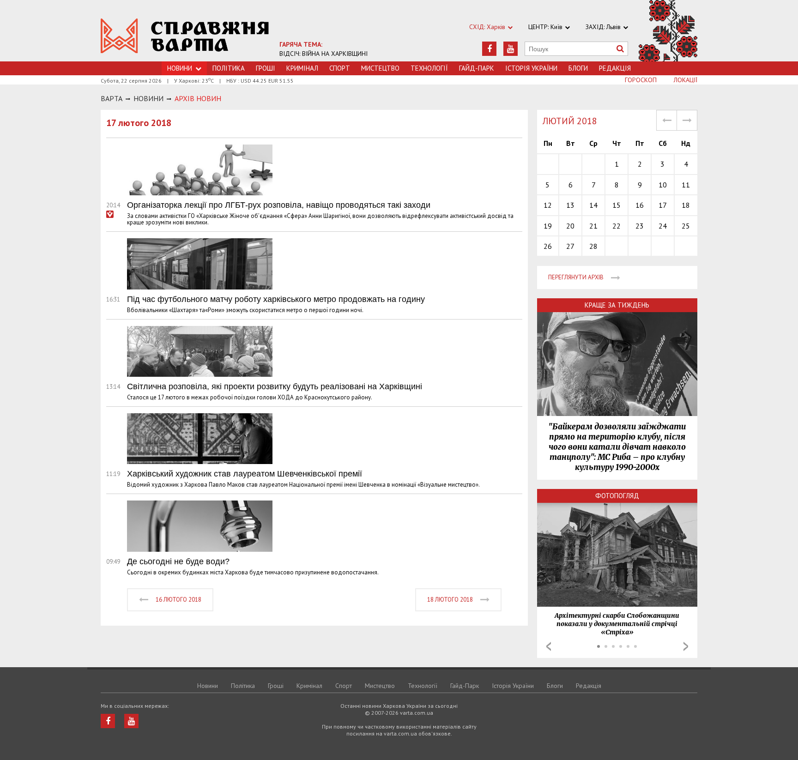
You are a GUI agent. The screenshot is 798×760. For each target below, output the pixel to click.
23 (639, 225)
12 (548, 205)
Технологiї (429, 68)
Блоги (578, 68)
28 (593, 246)
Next (685, 646)
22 (616, 225)
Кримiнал (302, 68)
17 (663, 205)
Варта (111, 98)
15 (616, 205)
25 (686, 225)
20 (570, 225)
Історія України (531, 68)
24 (663, 225)
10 (663, 184)
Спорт (339, 68)
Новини (207, 686)
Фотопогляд (617, 495)
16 (639, 205)
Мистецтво (380, 68)
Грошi (265, 68)
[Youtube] (510, 49)
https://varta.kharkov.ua (185, 35)
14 (593, 205)
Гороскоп (641, 80)
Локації (685, 80)
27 (570, 246)
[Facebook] (489, 49)
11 (686, 184)
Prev (548, 646)
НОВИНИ (148, 98)
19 (548, 225)
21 (593, 225)
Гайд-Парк (476, 68)
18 (686, 205)
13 (570, 205)
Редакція (615, 68)
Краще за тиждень (617, 305)
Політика (228, 68)
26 (548, 246)
